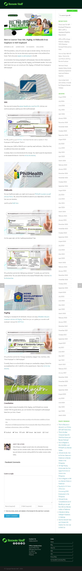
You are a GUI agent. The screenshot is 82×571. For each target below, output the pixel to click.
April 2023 (62, 258)
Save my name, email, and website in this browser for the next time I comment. (28, 511)
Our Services (27, 10)
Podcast (48, 10)
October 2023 (63, 233)
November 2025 (63, 126)
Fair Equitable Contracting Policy (58, 559)
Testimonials (57, 10)
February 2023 (63, 267)
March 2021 (62, 364)
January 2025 (63, 169)
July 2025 (61, 143)
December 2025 (63, 122)
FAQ (64, 10)
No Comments (30, 46)
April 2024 (62, 207)
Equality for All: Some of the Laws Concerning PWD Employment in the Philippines (65, 491)
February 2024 (63, 216)
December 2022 (63, 275)
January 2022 (63, 322)
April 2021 (62, 360)
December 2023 (63, 224)
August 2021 (62, 343)
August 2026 (62, 97)
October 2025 (63, 131)
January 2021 (63, 373)
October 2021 (63, 335)
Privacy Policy (54, 557)
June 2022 (62, 301)
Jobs (20, 10)
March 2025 (62, 160)
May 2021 (62, 356)
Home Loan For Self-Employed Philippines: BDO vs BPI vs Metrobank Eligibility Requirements (65, 30)
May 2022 (62, 305)
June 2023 (62, 250)
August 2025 (62, 139)
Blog (42, 10)
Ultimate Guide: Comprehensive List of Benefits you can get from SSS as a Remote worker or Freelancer (65, 504)
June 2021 (62, 351)
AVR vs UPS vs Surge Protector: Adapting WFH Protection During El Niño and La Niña (65, 44)
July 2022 (61, 296)
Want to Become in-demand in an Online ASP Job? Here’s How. (65, 427)
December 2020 (63, 377)
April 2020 (62, 411)
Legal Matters (39, 46)
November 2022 (63, 279)
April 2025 (62, 156)
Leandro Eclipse (20, 46)
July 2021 (61, 347)
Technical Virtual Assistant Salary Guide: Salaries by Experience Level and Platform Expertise (65, 71)
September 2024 (63, 186)
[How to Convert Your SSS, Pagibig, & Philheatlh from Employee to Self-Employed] (28, 25)
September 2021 (63, 339)
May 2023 (62, 254)
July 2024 (61, 194)
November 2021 (63, 330)
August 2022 (62, 292)
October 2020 (63, 385)
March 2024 (62, 211)
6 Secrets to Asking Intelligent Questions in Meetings (64, 514)
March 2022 (62, 313)
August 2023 (62, 241)
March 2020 (62, 415)
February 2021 (63, 368)
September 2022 (63, 288)
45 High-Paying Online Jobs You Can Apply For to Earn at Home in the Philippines (65, 471)
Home (15, 10)
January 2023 (63, 271)
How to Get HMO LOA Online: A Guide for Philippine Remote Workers (65, 84)
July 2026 (61, 101)
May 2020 (62, 407)
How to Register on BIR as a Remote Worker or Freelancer (65, 481)
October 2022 (63, 284)
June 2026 (62, 105)
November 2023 (63, 228)
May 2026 (62, 110)
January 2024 (63, 220)
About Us (36, 10)
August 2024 (62, 190)
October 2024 (63, 182)
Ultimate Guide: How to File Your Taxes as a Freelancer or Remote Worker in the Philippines (65, 458)
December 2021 (63, 326)
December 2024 (63, 173)
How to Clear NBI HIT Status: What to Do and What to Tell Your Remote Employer (65, 57)
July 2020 (61, 398)
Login (75, 10)
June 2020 (62, 402)
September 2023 (63, 237)
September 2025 (63, 135)
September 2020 (63, 390)
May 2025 (62, 152)
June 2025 (62, 148)
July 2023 (61, 245)
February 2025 (63, 165)
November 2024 (63, 177)
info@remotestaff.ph (33, 541)
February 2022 (63, 317)
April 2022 (62, 309)
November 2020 (63, 381)
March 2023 (62, 262)
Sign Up (69, 10)
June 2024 (62, 199)
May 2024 (62, 203)
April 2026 (62, 114)
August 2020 (62, 394)
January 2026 (63, 118)
